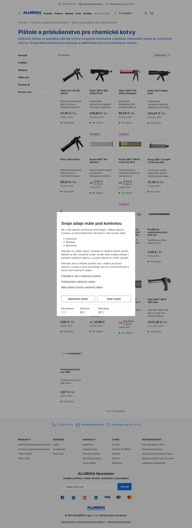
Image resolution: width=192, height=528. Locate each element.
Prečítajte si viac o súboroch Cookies (81, 275)
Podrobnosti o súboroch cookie (78, 281)
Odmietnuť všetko (78, 298)
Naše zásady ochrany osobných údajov (82, 287)
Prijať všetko (114, 298)
